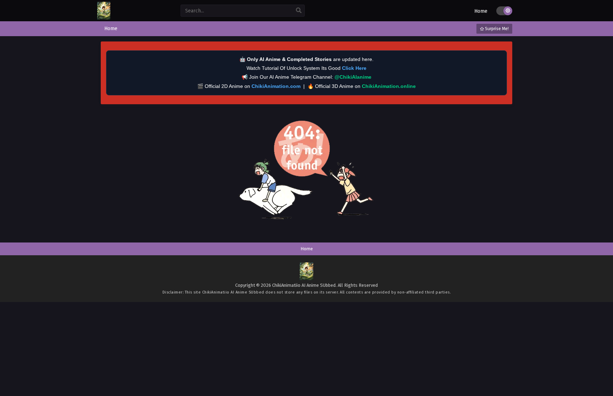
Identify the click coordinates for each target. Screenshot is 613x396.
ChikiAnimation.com (276, 86)
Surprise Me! (496, 28)
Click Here (354, 68)
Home (480, 11)
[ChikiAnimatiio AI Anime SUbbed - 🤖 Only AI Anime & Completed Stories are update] (103, 18)
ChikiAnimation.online (389, 86)
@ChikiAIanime (353, 77)
